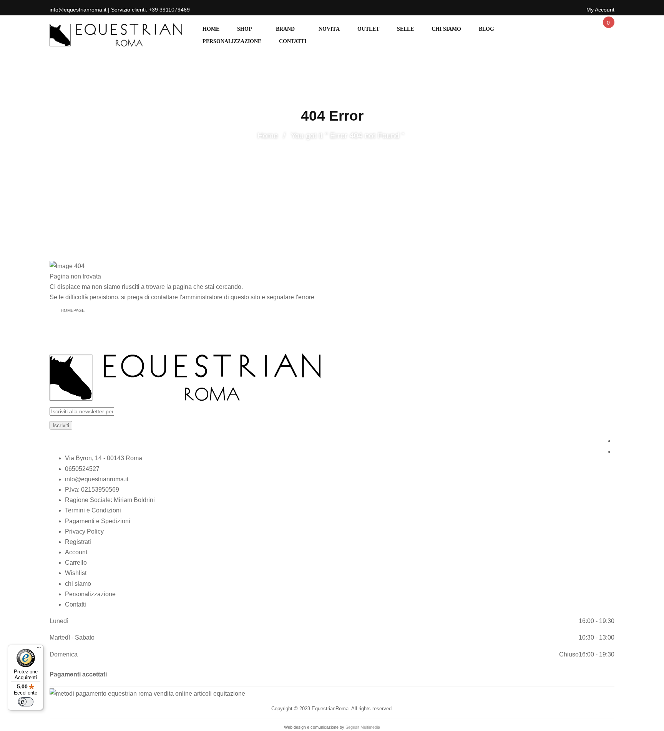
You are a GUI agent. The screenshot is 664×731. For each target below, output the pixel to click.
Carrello (76, 562)
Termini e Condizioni (93, 510)
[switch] (25, 701)
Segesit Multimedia (362, 727)
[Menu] (38, 649)
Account (76, 552)
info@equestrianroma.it (96, 479)
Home (267, 135)
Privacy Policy (84, 531)
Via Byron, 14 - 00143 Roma (103, 458)
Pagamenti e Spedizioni (97, 521)
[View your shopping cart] (607, 29)
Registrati (78, 542)
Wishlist (75, 573)
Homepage (73, 310)
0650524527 (82, 469)
